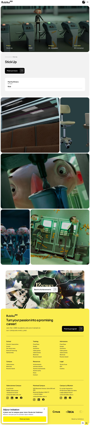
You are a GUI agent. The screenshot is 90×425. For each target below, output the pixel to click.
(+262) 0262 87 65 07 (66, 392)
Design (35, 346)
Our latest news (10, 348)
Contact (35, 375)
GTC (61, 366)
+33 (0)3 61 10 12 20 (12, 392)
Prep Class (36, 344)
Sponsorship (10, 352)
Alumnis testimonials (39, 368)
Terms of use (63, 364)
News (34, 372)
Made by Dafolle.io (78, 419)
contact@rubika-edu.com (13, 394)
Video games (37, 350)
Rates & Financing (11, 350)
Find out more (25, 419)
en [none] (86, 423)
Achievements (8, 57)
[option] (83, 423)
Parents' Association (12, 344)
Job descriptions (37, 366)
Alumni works (37, 370)
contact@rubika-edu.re (66, 394)
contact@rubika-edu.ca (40, 396)
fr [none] (83, 423)
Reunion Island (10, 368)
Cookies (62, 368)
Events (8, 346)
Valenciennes (10, 364)
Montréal (9, 366)
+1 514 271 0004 (37, 394)
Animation (36, 348)
